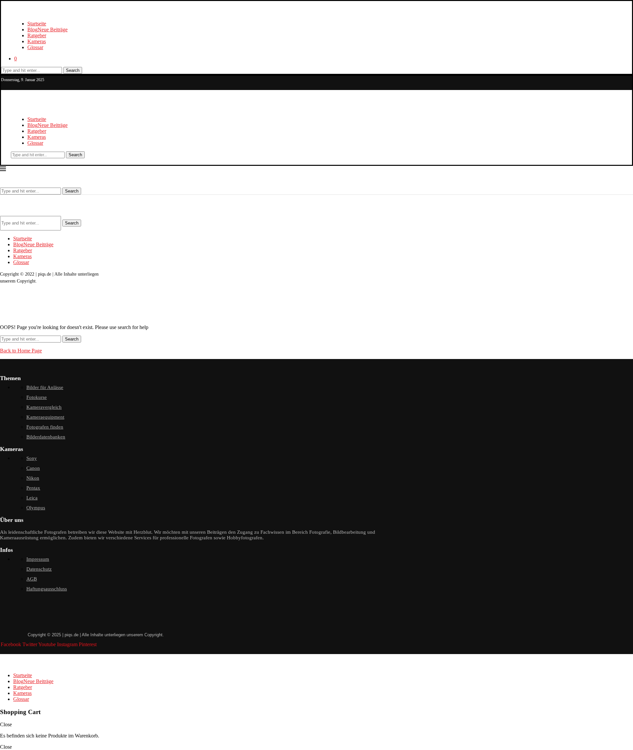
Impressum (37, 559)
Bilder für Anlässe (44, 387)
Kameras (36, 41)
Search (72, 70)
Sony (31, 458)
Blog (47, 29)
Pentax (33, 488)
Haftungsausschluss (46, 588)
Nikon (32, 478)
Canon (33, 468)
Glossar (35, 47)
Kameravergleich (44, 407)
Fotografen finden (44, 427)
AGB (31, 579)
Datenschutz (39, 569)
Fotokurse (36, 397)
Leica (32, 497)
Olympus (35, 507)
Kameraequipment (45, 417)
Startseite (36, 23)
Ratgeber (36, 35)
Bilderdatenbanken (45, 436)
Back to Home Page (21, 350)
